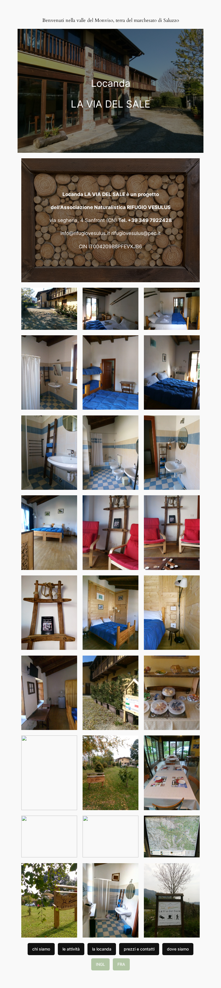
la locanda (101, 948)
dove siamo (178, 948)
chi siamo (41, 948)
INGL (100, 964)
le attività (71, 948)
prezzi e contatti (139, 948)
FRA (121, 964)
